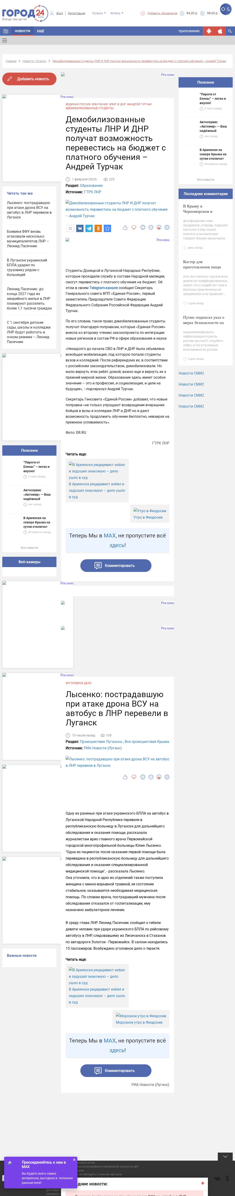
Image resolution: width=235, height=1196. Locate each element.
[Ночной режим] (229, 9)
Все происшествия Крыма (147, 741)
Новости (22, 31)
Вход (59, 13)
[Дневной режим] (223, 9)
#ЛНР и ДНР (117, 104)
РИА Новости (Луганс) (103, 748)
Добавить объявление (162, 13)
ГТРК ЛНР (92, 192)
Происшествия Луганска (101, 741)
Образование (91, 185)
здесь (116, 545)
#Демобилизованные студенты (89, 108)
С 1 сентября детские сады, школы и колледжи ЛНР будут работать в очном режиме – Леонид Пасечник (28, 332)
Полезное (29, 450)
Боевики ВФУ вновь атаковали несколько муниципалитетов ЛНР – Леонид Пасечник (28, 238)
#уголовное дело (78, 683)
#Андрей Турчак (139, 104)
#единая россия (78, 104)
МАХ (110, 535)
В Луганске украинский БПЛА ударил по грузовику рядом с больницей (27, 267)
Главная (11, 61)
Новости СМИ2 (191, 373)
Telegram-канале (103, 288)
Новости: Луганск (34, 61)
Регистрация (76, 13)
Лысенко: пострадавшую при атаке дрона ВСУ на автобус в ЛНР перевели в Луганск (29, 210)
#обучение (100, 104)
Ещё (40, 31)
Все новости (29, 547)
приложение (189, 31)
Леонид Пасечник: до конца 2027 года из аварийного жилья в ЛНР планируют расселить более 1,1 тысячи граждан (29, 298)
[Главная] (5, 31)
